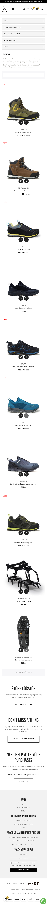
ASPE (23, 246)
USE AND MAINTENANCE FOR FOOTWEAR (23, 837)
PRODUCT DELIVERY (23, 821)
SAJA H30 (23, 129)
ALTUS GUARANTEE (23, 807)
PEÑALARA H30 (23, 188)
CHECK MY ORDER (23, 870)
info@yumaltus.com (31, 774)
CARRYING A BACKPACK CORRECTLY (23, 844)
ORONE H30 (24, 540)
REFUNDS (23, 828)
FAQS (23, 804)
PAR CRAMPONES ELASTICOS (23, 657)
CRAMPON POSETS (23, 598)
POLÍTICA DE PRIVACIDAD (31, 889)
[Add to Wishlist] (20, 122)
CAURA (23, 364)
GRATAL (23, 305)
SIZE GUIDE (23, 811)
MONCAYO (23, 481)
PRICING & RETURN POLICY (23, 824)
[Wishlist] (32, 9)
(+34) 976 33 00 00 (15, 774)
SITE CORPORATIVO (30, 893)
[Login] (27, 9)
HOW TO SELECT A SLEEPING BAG (23, 841)
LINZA (24, 422)
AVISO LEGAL (16, 893)
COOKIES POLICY (14, 889)
